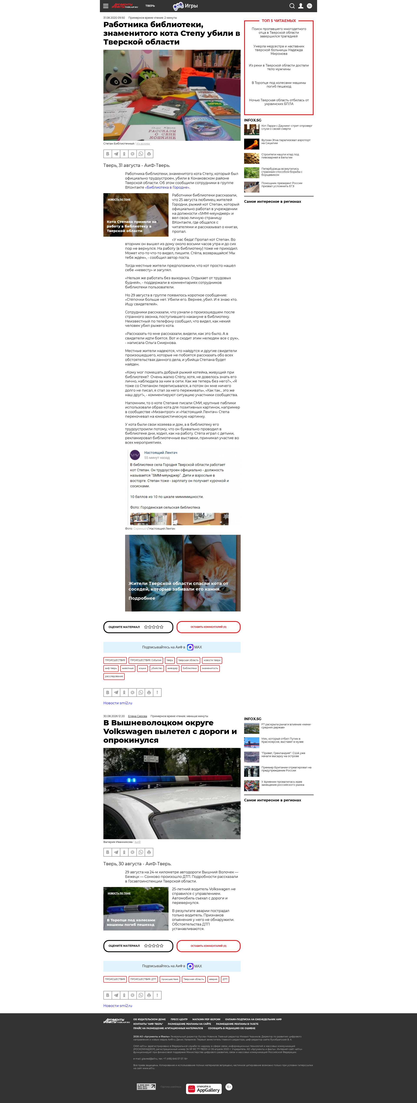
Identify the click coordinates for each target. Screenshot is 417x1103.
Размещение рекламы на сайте (189, 1024)
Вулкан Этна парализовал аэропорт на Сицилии (286, 142)
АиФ (138, 842)
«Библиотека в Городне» (167, 187)
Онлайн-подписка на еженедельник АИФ (253, 1019)
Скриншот (141, 528)
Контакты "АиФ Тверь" (148, 1024)
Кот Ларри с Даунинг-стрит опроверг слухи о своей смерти (287, 127)
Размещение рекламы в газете (237, 1024)
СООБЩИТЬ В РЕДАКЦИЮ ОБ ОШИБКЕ (231, 1028)
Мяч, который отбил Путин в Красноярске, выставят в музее (282, 740)
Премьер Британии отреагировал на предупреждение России (286, 769)
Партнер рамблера (171, 1086)
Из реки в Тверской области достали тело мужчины (279, 67)
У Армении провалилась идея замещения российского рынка (282, 783)
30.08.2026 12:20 (114, 716)
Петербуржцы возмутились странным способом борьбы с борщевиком (282, 171)
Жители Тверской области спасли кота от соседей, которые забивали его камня (178, 586)
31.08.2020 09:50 (114, 17)
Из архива (143, 143)
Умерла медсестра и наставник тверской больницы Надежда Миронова (278, 50)
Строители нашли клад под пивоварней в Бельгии (280, 156)
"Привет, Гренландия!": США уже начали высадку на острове (283, 755)
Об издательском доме (149, 1019)
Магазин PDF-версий (206, 1019)
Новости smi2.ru (117, 703)
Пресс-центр (179, 1019)
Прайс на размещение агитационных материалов (168, 1028)
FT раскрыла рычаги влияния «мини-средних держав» (286, 726)
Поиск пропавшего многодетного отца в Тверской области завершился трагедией (279, 32)
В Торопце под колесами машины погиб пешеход (279, 84)
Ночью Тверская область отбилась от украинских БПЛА (279, 102)
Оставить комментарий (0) (209, 627)
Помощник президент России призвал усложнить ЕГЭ (281, 185)
